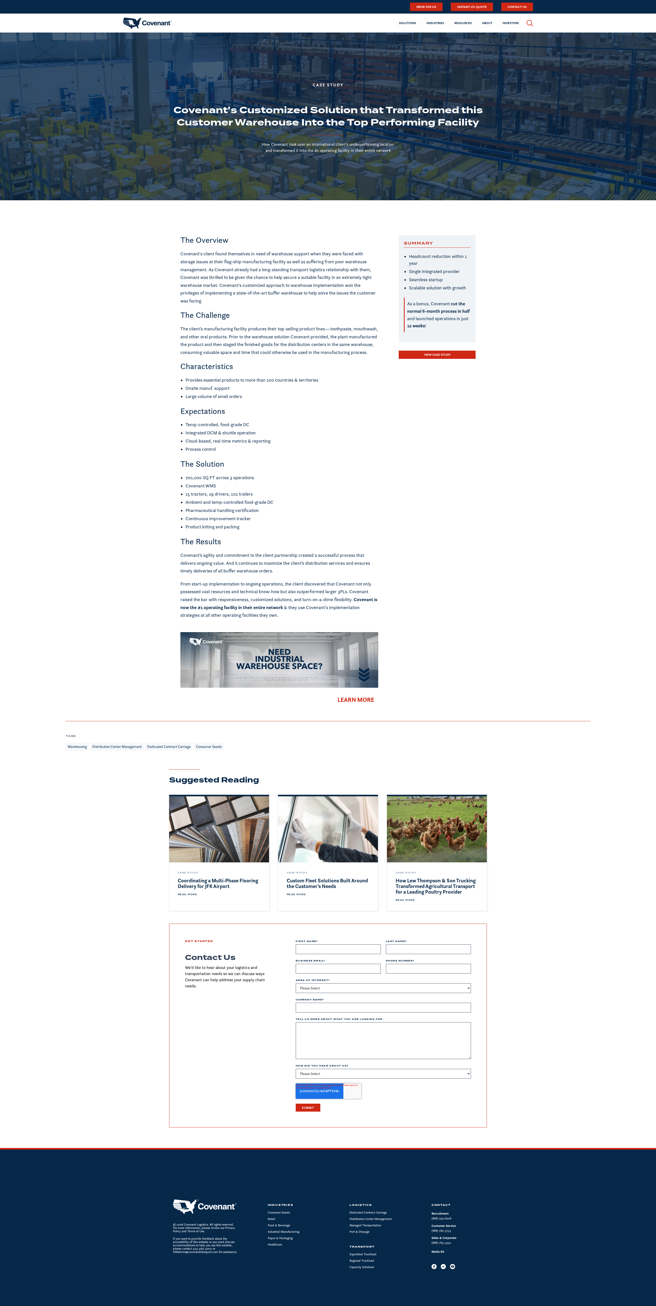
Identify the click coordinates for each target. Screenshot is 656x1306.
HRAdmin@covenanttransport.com (195, 1252)
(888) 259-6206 (441, 1218)
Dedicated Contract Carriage (368, 1212)
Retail (271, 1219)
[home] (147, 23)
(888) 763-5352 (441, 1243)
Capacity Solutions (362, 1267)
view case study (437, 355)
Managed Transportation (365, 1225)
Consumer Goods (279, 1212)
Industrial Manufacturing (283, 1232)
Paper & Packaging (280, 1238)
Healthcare (275, 1244)
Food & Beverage (279, 1225)
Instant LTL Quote (472, 7)
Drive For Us (426, 7)
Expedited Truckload (363, 1254)
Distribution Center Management (371, 1219)
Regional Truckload (362, 1260)
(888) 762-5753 (441, 1230)
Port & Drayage (360, 1232)
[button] (407, 23)
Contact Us (517, 7)
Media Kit (438, 1251)
